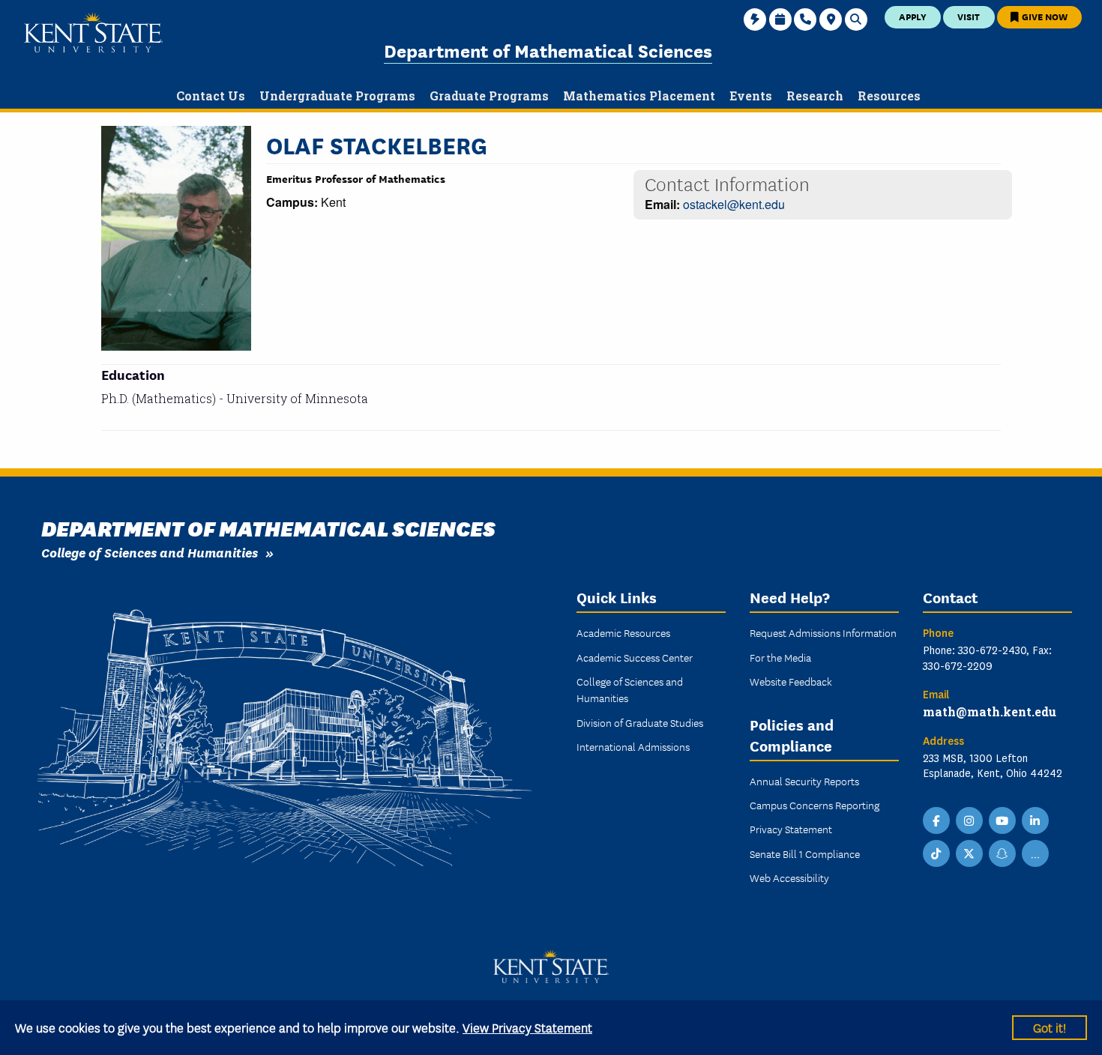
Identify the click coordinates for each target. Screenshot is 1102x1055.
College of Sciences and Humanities (149, 551)
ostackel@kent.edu (734, 204)
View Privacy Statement (527, 1027)
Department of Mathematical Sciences (548, 50)
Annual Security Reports (804, 781)
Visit (968, 16)
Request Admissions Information (823, 632)
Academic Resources (623, 632)
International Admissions (633, 746)
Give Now (1044, 16)
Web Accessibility (789, 877)
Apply (913, 16)
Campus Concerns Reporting (814, 804)
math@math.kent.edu (989, 711)
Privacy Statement (791, 828)
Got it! (1049, 1027)
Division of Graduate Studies (639, 722)
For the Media (780, 657)
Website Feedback (791, 681)
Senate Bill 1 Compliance (805, 853)
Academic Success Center (634, 657)
